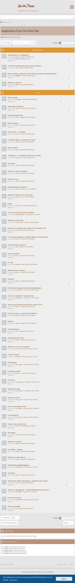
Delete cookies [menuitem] (63, 564)
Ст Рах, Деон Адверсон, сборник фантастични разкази (28, 237)
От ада (10, 262)
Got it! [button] (64, 579)
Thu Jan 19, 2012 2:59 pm (28, 435)
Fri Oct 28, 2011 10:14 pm (31, 467)
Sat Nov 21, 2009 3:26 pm (26, 68)
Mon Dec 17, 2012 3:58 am (27, 315)
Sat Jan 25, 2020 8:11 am (27, 57)
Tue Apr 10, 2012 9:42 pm (31, 417)
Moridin (17, 76)
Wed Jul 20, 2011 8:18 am (32, 499)
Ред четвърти (13, 148)
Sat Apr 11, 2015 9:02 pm (32, 222)
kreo (16, 230)
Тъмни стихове (13, 354)
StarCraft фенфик (14, 506)
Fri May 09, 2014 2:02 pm (28, 281)
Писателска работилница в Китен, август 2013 (25, 305)
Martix (17, 426)
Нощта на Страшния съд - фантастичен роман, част (27, 228)
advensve (18, 205)
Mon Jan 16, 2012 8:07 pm (27, 459)
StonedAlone (19, 290)
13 (69, 101)
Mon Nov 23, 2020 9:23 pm (27, 125)
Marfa (19, 37)
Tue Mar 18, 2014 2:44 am (31, 290)
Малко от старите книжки (17, 171)
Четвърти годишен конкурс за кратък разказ (24, 66)
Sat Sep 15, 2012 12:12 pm (27, 340)
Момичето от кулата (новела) (19, 347)
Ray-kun (17, 157)
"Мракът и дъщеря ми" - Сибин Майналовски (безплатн (28, 490)
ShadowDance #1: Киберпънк (18, 55)
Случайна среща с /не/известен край (21, 140)
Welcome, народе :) (15, 83)
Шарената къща (14, 389)
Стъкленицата (13, 415)
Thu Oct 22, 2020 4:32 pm (27, 142)
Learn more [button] (13, 580)
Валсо (17, 117)
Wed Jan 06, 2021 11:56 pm (27, 117)
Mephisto (18, 264)
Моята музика (13, 123)
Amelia (17, 57)
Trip (9, 37)
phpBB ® (31, 572)
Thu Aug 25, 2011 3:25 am (27, 475)
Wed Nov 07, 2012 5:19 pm (26, 331)
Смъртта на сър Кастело (17, 424)
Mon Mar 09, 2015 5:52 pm (26, 230)
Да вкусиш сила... (14, 398)
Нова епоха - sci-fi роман (17, 132)
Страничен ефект (14, 371)
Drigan (17, 443)
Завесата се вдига (14, 441)
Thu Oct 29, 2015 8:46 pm (27, 197)
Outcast (17, 189)
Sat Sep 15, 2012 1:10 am (30, 356)
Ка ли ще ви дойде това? (17, 406)
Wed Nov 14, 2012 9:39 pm (28, 323)
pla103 (17, 239)
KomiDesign (49, 572)
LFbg (16, 247)
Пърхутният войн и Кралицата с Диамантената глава (28, 481)
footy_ (17, 475)
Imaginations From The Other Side (20, 30)
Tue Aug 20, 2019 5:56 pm (27, 165)
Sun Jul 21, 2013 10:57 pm (27, 306)
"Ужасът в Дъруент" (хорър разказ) (21, 296)
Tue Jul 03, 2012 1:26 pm (30, 399)
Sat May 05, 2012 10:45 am (31, 408)
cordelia (17, 435)
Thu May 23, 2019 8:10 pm (29, 99)
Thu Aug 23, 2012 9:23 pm (28, 373)
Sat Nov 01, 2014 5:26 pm (26, 247)
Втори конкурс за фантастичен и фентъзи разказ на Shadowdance (32, 74)
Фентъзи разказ (14, 254)
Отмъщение (12, 362)
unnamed (11, 473)
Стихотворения (13, 329)
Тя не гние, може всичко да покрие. (21, 212)
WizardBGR (18, 492)
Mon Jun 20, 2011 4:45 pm (26, 508)
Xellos (17, 108)
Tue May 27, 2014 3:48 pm (27, 272)
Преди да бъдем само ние (17, 187)
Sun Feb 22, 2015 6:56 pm (27, 239)
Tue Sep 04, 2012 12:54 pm (31, 364)
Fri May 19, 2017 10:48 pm (28, 189)
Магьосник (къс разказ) (16, 270)
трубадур (18, 99)
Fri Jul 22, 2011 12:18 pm (30, 492)
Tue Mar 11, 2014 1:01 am (31, 298)
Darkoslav (18, 349)
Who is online (9, 531)
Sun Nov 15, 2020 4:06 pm (27, 134)
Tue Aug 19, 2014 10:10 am (26, 255)
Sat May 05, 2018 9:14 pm (27, 173)
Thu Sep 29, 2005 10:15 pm (27, 108)
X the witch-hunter (14, 498)
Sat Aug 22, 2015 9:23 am (29, 205)
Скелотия (11, 380)
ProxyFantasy (19, 222)
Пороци (10, 321)
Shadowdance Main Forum (21, 59)
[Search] (69, 17)
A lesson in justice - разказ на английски (22, 313)
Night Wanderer (20, 214)
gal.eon (17, 281)
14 (71, 101)
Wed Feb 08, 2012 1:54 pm (27, 426)
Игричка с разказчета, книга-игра (20, 195)
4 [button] (67, 43)
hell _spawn (18, 364)
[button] (72, 43)
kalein (17, 306)
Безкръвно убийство (15, 115)
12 (67, 101)
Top (73, 564)
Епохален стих (13, 179)
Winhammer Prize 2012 (16, 338)
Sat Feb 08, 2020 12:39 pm (27, 150)
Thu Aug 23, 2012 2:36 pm (32, 391)
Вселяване (12, 433)
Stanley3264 (18, 467)
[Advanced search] (72, 17)
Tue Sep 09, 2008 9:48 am (26, 84)
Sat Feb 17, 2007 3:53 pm (28, 76)
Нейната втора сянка (15, 220)
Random (13, 37)
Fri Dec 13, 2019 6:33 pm (28, 157)
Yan (16, 84)
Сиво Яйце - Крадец (15, 449)
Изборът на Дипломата (16, 457)
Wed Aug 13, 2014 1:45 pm (29, 264)
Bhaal (17, 272)
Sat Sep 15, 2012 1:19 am (30, 349)
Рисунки (11, 279)
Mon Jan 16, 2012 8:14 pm (27, 443)
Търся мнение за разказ (17, 245)
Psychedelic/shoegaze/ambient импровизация (24, 288)
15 (73, 101)
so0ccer (17, 323)
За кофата (11, 163)
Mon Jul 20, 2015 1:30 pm (33, 214)
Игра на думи (13, 97)
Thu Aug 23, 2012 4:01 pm (32, 382)
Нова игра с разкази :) (16, 106)
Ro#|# (17, 340)
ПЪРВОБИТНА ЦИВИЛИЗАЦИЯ (18, 465)
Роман (10, 204)
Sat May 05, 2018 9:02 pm (27, 181)
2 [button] (62, 43)
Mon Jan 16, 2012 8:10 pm (27, 451)
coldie (17, 142)
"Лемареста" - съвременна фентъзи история (24, 155)
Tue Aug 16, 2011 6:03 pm (26, 483)
